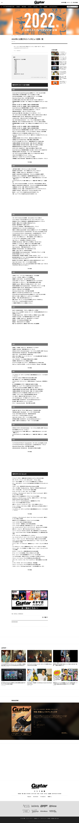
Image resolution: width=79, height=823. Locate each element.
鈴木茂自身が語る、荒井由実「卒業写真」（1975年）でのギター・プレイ (26, 255)
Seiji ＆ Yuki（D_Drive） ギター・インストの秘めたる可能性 (24, 262)
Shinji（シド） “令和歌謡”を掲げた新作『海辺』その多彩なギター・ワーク (27, 245)
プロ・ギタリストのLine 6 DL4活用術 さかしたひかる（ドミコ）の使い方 (27, 217)
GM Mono (16, 613)
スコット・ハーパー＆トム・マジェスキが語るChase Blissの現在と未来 (26, 558)
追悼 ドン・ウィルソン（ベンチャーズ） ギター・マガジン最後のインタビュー (27, 504)
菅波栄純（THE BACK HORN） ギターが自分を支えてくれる (24, 248)
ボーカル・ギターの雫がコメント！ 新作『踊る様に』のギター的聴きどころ (27, 236)
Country (55, 685)
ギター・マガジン (14, 35)
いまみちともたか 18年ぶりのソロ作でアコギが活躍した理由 (24, 118)
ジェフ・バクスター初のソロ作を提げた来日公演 (21, 522)
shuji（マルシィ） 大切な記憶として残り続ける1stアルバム (24, 240)
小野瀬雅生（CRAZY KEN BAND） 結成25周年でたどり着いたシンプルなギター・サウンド (30, 158)
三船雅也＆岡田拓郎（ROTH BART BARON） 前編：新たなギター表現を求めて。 (28, 143)
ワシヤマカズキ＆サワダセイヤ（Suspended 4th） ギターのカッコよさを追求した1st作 (29, 231)
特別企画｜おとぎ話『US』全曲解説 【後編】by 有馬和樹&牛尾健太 (25, 106)
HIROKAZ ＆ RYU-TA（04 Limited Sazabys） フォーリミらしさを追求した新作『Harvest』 (30, 351)
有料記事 (18, 6)
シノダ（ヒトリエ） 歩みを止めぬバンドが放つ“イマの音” (23, 238)
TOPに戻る (30, 162)
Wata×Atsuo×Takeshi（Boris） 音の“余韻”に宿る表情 (23, 98)
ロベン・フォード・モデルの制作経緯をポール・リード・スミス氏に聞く (26, 554)
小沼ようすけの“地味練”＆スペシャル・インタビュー (22, 155)
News (41, 6)
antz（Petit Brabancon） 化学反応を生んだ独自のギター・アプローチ (26, 109)
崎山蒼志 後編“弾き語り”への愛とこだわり (21, 224)
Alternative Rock (4, 666)
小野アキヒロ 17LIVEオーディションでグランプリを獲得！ (24, 156)
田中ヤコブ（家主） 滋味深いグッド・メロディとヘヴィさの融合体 (25, 296)
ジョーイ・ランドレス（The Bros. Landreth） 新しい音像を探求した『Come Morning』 (29, 530)
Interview (29, 6)
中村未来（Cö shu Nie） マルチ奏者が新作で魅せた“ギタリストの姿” (25, 316)
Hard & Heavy (4, 685)
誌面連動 (45, 6)
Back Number (35, 796)
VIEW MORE (64, 733)
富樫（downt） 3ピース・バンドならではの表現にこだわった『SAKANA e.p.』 (27, 299)
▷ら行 (15, 71)
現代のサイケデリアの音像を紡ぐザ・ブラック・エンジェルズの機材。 (26, 496)
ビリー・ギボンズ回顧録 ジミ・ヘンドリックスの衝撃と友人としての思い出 (27, 481)
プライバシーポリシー (29, 818)
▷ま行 (15, 68)
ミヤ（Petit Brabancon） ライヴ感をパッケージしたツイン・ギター (25, 397)
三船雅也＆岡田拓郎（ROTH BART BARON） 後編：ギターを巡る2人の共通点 (27, 144)
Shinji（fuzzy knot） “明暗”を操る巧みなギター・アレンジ (24, 247)
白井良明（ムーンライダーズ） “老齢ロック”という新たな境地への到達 (26, 243)
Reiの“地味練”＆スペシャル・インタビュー (20, 429)
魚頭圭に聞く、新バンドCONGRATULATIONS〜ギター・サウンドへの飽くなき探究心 (29, 121)
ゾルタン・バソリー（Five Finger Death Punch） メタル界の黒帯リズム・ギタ (28, 566)
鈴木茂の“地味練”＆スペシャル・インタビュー (21, 253)
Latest (4, 648)
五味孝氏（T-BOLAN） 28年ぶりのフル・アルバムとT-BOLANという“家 (26, 190)
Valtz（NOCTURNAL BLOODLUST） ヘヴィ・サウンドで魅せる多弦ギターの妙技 (28, 120)
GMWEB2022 (21, 613)
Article (32, 681)
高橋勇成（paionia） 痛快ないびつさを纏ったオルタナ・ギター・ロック (26, 284)
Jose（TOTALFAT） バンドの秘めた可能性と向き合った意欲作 (24, 359)
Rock (8, 666)
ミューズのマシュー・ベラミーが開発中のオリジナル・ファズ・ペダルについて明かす (29, 546)
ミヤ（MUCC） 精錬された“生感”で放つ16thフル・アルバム (24, 396)
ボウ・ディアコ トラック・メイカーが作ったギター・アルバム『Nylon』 (26, 479)
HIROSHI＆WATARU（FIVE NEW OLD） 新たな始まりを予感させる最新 (26, 352)
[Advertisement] (30, 204)
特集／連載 (24, 6)
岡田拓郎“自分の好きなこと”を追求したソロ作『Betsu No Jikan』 (25, 146)
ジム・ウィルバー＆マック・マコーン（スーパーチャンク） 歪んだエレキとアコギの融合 (29, 527)
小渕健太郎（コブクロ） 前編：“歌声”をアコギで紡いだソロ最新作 (25, 187)
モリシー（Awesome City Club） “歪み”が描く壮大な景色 (23, 403)
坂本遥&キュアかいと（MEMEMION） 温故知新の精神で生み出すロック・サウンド (28, 175)
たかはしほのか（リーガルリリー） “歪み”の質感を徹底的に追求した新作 (26, 282)
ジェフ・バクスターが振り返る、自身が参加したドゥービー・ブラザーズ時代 (27, 525)
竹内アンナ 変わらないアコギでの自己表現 (21, 289)
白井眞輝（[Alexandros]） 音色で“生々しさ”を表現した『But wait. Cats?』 (27, 241)
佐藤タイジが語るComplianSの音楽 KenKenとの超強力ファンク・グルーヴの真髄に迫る (29, 229)
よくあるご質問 (22, 818)
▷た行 (15, 64)
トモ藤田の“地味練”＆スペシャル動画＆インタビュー (22, 303)
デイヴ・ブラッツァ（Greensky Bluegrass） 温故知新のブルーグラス (26, 500)
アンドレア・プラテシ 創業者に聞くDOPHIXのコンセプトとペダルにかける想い (28, 478)
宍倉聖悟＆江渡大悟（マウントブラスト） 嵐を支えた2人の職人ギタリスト (27, 138)
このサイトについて (43, 818)
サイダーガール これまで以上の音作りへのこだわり (22, 301)
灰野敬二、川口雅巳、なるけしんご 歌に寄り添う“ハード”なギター (25, 172)
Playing (41, 793)
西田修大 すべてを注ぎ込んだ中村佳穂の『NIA (21, 320)
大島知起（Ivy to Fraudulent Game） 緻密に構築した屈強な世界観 (25, 139)
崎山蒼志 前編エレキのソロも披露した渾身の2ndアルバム (23, 223)
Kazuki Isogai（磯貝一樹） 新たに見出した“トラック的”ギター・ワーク (26, 113)
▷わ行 (15, 72)
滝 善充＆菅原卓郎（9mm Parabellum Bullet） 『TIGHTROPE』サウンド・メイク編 (28, 252)
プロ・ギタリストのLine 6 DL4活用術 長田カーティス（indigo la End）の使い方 (28, 153)
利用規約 (48, 818)
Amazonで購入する (16, 734)
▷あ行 (15, 60)
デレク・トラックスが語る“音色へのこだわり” (21, 502)
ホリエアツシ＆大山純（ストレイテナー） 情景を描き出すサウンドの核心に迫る (28, 141)
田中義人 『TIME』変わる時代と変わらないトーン (22, 297)
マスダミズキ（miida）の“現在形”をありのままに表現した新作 (24, 377)
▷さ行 (15, 63)
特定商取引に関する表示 (55, 818)
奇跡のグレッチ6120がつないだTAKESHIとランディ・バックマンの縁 (25, 292)
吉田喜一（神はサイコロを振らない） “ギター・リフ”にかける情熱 (25, 420)
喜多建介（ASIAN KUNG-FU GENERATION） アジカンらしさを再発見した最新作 (28, 174)
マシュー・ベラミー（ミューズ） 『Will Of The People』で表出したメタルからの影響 (29, 538)
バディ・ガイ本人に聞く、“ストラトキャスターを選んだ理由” (24, 489)
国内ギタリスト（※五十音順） (20, 59)
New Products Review (53, 6)
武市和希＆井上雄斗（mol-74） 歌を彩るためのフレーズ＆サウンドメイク (26, 116)
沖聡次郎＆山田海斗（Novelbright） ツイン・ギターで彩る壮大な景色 (26, 151)
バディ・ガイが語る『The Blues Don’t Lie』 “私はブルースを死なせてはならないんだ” (29, 488)
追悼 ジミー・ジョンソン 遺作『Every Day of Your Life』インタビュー (26, 529)
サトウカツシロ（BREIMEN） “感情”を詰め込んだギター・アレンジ (25, 226)
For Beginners (43, 796)
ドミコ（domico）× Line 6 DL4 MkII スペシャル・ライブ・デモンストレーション (28, 219)
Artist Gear (35, 6)
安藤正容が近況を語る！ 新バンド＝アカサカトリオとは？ (24, 111)
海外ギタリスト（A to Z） (19, 74)
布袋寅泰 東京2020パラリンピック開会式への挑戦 (22, 360)
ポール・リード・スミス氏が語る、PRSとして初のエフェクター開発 (25, 553)
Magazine (16, 700)
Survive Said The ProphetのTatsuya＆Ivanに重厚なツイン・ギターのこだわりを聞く (29, 92)
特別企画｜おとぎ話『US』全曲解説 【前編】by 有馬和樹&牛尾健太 (25, 104)
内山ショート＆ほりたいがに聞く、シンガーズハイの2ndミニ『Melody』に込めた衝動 (29, 131)
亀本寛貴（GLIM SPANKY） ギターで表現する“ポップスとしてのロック (26, 170)
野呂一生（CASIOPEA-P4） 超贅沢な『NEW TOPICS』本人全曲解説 (25, 323)
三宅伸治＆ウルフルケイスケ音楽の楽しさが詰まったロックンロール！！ (26, 133)
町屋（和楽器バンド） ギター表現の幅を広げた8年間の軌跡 (24, 379)
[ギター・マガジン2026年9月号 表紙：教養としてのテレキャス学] (21, 731)
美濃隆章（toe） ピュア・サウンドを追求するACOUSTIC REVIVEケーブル (26, 385)
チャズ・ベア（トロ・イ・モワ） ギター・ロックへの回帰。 (24, 491)
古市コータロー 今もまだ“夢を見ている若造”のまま (22, 354)
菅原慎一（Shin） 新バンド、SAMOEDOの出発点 (22, 250)
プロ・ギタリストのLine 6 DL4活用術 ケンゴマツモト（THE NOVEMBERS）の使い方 (29, 183)
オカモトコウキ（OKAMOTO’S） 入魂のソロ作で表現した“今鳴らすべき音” (27, 148)
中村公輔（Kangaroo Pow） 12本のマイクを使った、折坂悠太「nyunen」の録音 (28, 315)
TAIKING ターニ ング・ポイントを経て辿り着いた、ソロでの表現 (25, 275)
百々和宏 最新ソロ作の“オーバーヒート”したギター (22, 401)
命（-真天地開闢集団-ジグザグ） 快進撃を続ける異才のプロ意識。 (25, 384)
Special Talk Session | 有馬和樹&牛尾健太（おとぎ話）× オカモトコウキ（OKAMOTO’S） (30, 108)
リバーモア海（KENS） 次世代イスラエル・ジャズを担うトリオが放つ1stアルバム (28, 556)
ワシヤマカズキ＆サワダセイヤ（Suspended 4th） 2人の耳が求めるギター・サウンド (29, 233)
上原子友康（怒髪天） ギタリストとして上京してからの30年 (24, 169)
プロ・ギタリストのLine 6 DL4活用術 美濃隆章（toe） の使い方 (25, 387)
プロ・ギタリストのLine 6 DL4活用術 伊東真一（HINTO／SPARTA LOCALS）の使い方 (29, 114)
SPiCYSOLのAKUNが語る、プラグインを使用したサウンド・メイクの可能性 (27, 96)
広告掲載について (36, 818)
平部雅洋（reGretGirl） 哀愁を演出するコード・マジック (23, 349)
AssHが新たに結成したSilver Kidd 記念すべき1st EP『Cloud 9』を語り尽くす (27, 99)
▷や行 (15, 69)
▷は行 (15, 67)
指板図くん (50, 796)
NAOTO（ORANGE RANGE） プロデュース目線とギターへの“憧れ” (25, 310)
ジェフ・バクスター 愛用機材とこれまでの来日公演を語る (24, 523)
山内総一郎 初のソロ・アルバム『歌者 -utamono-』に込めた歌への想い (26, 410)
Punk (28, 685)
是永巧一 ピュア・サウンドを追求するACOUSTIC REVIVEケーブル (25, 192)
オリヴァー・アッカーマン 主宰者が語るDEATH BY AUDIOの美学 (25, 551)
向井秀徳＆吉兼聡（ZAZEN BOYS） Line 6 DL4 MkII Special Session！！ (26, 399)
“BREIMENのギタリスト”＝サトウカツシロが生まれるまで (23, 228)
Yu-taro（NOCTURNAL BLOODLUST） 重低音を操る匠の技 (24, 413)
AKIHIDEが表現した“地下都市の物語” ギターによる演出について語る (26, 94)
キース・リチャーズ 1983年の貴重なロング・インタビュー (24, 535)
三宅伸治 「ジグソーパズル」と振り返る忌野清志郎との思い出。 (25, 394)
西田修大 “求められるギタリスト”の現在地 (21, 321)
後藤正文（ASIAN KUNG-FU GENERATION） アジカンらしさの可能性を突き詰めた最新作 (29, 185)
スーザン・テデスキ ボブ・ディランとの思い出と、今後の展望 (24, 562)
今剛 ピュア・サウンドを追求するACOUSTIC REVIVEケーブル (24, 193)
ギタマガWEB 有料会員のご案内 (8, 6)
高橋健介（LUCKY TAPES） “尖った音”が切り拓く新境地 (23, 279)
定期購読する (26, 734)
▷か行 (15, 62)
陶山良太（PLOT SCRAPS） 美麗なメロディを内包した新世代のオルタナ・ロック (28, 260)
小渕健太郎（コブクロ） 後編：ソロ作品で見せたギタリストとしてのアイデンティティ (29, 188)
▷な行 (15, 65)
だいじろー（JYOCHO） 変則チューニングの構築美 (22, 277)
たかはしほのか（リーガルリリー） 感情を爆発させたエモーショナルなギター (27, 280)
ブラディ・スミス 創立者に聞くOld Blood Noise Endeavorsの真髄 (25, 486)
